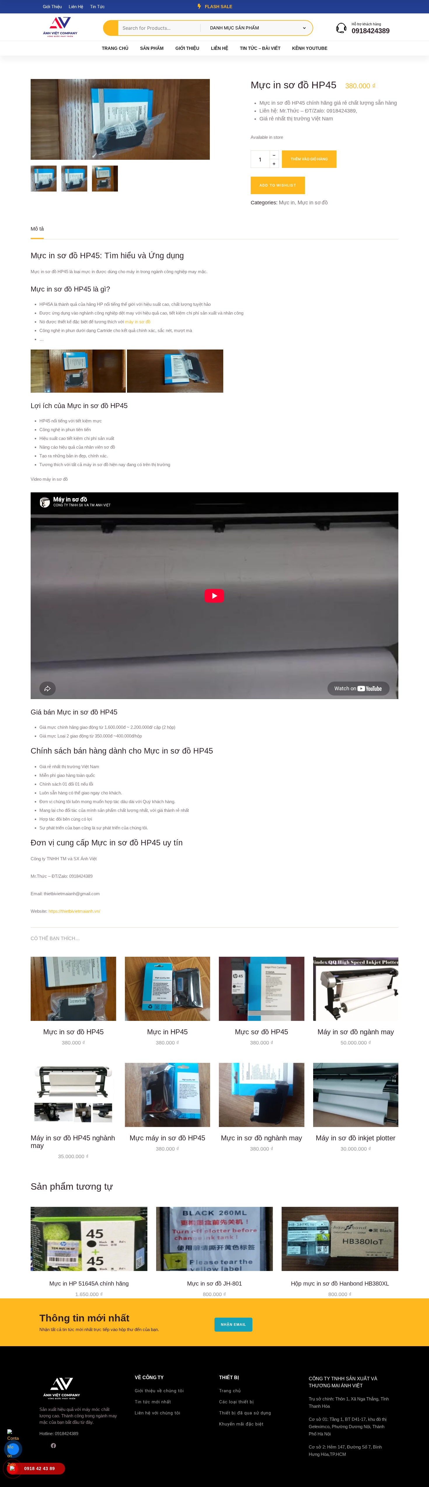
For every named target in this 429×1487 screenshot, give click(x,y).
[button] (195, 93)
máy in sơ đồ (137, 321)
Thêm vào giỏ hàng (309, 159)
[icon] (41, 1445)
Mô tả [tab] (37, 229)
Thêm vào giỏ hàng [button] (107, 1012)
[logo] (59, 27)
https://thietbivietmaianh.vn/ (74, 911)
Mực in (287, 202)
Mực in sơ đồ (313, 202)
